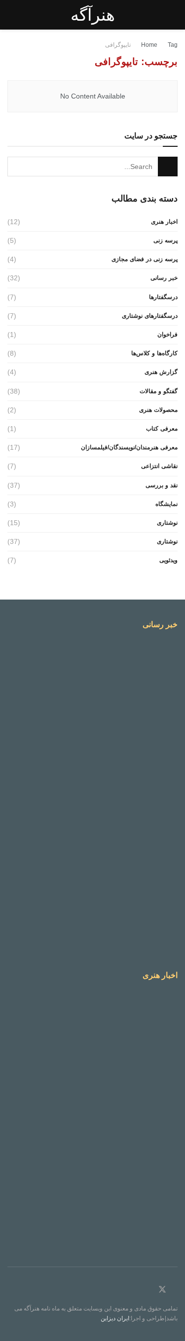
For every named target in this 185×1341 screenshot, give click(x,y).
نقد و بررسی (162, 485)
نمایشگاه (166, 504)
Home (149, 44)
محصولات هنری (158, 409)
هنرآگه (93, 14)
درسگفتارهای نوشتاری (150, 315)
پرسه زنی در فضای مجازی (144, 259)
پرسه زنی (165, 240)
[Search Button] (168, 166)
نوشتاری (167, 522)
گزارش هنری (161, 372)
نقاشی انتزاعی (159, 466)
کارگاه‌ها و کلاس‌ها (154, 353)
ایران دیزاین (115, 1318)
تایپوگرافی (118, 44)
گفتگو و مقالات (159, 391)
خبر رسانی (164, 277)
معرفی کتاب (162, 428)
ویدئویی (168, 560)
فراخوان (167, 334)
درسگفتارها (163, 297)
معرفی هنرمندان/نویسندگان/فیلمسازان (129, 447)
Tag (173, 44)
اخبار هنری (164, 221)
